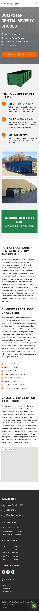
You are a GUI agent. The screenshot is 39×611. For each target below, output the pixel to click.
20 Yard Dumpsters (10, 553)
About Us (6, 588)
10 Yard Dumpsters (10, 546)
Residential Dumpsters (11, 528)
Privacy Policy (19, 605)
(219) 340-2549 (25, 103)
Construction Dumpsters (12, 531)
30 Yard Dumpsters (10, 556)
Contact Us (7, 592)
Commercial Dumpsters (12, 534)
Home (5, 585)
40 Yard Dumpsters (10, 559)
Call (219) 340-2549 (19, 54)
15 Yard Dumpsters (10, 549)
